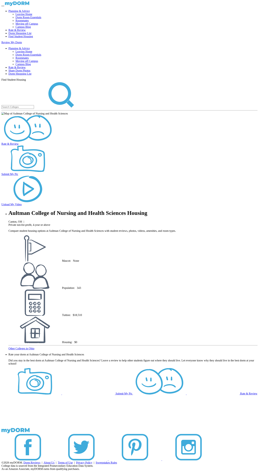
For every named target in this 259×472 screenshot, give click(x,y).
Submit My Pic (9, 174)
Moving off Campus (27, 23)
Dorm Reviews (31, 462)
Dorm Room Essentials (28, 17)
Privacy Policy (84, 462)
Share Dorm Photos (19, 70)
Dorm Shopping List (19, 33)
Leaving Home (24, 14)
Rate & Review (17, 30)
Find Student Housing (20, 36)
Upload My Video (11, 204)
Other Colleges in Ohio (21, 348)
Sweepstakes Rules (106, 462)
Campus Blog (23, 26)
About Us (49, 462)
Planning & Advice (19, 11)
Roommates (22, 20)
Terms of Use (65, 462)
